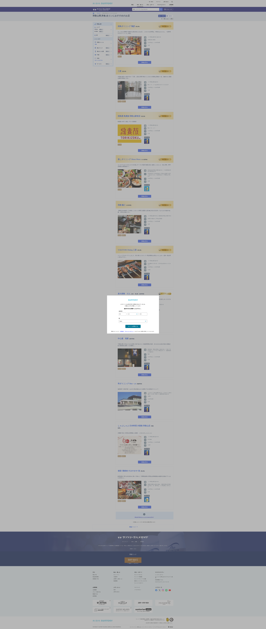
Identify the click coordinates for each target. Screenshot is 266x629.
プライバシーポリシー (129, 331)
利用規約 (122, 331)
